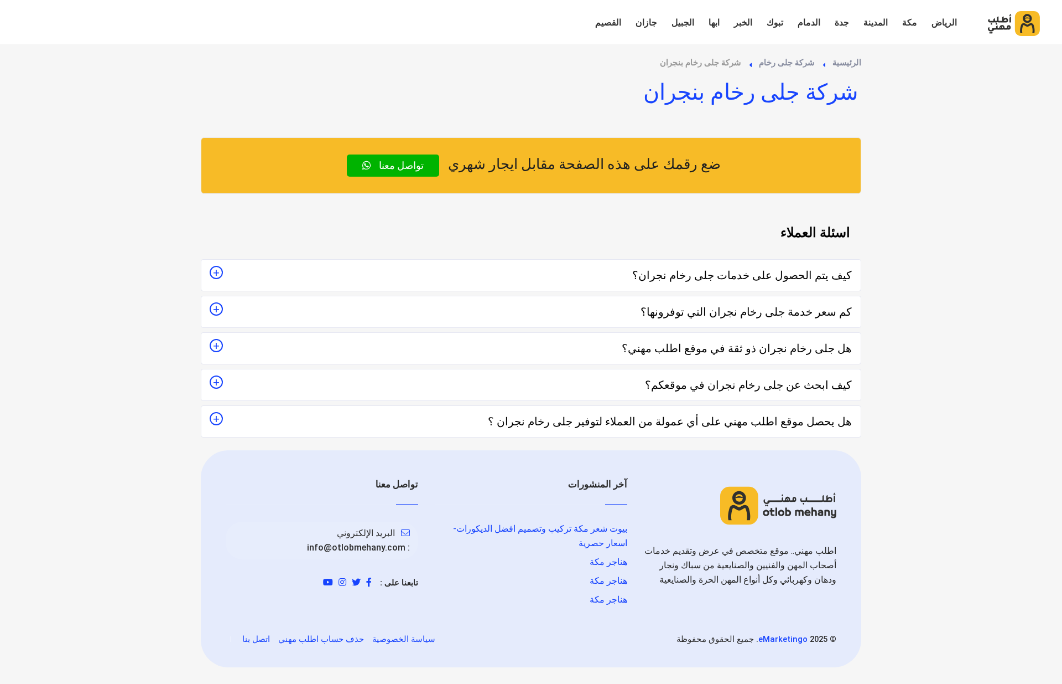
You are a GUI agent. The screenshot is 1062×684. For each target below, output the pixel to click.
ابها (714, 22)
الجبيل (682, 22)
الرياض (944, 22)
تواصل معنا (400, 165)
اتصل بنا (256, 639)
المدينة (875, 22)
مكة (909, 22)
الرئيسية (846, 63)
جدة (842, 22)
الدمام (809, 22)
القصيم (608, 22)
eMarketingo (783, 639)
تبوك (775, 22)
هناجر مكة (608, 562)
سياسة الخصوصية (403, 639)
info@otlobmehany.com (356, 547)
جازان (646, 22)
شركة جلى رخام (787, 63)
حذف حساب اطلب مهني (321, 639)
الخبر (743, 22)
